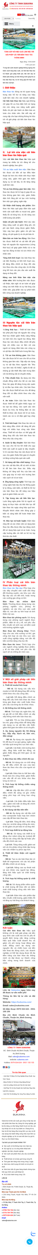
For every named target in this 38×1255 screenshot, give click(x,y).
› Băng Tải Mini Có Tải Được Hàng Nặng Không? (17, 1082)
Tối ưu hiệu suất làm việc (14, 169)
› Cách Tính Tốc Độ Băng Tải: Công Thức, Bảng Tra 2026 (19, 1094)
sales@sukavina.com (9, 1220)
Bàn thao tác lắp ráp (12, 588)
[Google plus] (6, 1068)
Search (30, 18)
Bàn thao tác (8, 92)
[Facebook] (4, 1068)
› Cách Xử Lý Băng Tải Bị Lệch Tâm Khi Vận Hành (17, 1085)
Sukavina (15, 990)
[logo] (19, 6)
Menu (11, 24)
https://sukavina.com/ (21, 1002)
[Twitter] (9, 1068)
